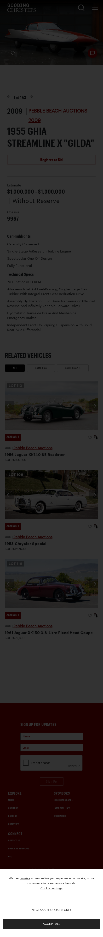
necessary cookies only (52, 910)
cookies (25, 878)
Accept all (51, 924)
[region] (51, 903)
